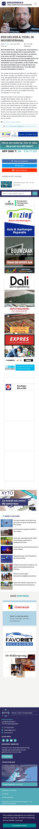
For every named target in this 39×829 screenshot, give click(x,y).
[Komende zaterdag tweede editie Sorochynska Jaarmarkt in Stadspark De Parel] (7, 541)
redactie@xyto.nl (9, 730)
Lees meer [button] (19, 820)
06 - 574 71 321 (27, 151)
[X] (7, 740)
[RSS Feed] (15, 740)
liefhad (18, 122)
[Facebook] (4, 740)
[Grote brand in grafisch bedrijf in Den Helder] (7, 532)
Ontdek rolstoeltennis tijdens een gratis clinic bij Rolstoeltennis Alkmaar (25, 567)
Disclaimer (5, 794)
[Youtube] (11, 740)
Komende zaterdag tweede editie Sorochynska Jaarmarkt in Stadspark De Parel (25, 540)
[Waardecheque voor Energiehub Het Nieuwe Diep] (7, 559)
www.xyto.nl (8, 732)
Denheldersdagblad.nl (15, 3)
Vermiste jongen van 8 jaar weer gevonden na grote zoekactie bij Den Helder (25, 522)
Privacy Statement (7, 797)
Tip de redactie (21, 170)
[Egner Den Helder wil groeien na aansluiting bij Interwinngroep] (7, 586)
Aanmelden (7, 757)
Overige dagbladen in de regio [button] (12, 784)
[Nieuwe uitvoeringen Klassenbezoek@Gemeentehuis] (7, 577)
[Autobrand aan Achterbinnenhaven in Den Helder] (7, 550)
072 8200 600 (9, 727)
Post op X (20, 166)
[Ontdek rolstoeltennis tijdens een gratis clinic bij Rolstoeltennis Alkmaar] (7, 568)
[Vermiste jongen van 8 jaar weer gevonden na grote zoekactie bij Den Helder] (7, 523)
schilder (12, 122)
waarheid (6, 122)
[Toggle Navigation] (35, 3)
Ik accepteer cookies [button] (19, 825)
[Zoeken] (34, 193)
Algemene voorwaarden (9, 790)
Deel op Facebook (21, 161)
